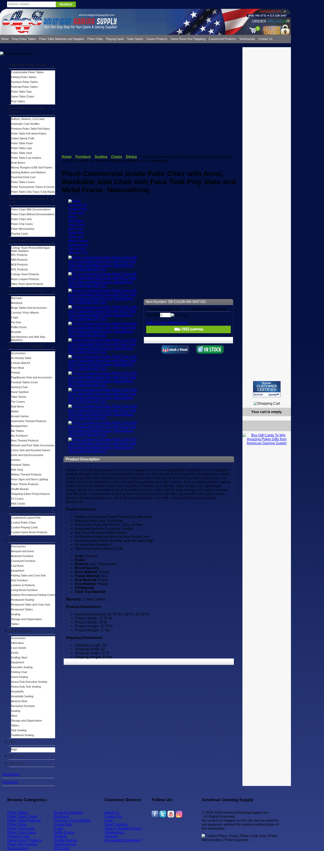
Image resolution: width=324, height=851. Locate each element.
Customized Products (222, 39)
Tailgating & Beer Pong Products (30, 494)
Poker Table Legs (21, 148)
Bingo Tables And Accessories (29, 307)
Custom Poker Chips (23, 522)
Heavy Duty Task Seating (26, 686)
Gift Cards (16, 756)
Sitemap (110, 836)
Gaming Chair (19, 387)
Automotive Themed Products (28, 421)
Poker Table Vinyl (21, 153)
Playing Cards (115, 39)
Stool (14, 715)
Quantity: (153, 315)
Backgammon (19, 426)
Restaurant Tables (22, 609)
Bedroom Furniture (22, 556)
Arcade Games (20, 416)
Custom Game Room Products (29, 532)
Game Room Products (24, 840)
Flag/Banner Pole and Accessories (31, 377)
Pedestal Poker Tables (24, 86)
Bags (14, 749)
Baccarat (16, 298)
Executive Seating (22, 667)
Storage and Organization (26, 619)
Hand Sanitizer (20, 392)
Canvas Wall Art (20, 363)
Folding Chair (19, 672)
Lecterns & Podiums (23, 585)
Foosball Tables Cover (24, 382)
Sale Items (16, 763)
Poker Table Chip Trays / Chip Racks (33, 191)
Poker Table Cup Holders (26, 157)
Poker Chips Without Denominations (32, 214)
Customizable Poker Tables (27, 72)
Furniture (15, 539)
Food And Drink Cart (23, 177)
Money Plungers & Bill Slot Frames (31, 167)
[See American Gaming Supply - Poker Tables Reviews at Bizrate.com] (267, 389)
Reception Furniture (23, 706)
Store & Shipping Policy (123, 828)
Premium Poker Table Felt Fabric (30, 128)
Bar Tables (17, 430)
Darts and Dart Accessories (27, 455)
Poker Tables (17, 812)
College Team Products (25, 274)
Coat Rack (17, 565)
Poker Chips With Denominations (31, 209)
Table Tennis (18, 396)
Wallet (15, 411)
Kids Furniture (19, 580)
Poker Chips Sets (21, 219)
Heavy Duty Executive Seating (29, 681)
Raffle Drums (19, 327)
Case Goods (18, 647)
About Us (111, 812)
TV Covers (17, 498)
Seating (15, 614)
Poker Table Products (24, 820)
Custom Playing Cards (24, 527)
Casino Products (157, 39)
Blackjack (16, 303)
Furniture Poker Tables (24, 82)
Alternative (17, 643)
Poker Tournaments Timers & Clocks (32, 187)
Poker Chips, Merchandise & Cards (28, 200)
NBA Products (19, 259)
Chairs (116, 157)
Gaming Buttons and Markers (28, 172)
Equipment (17, 570)
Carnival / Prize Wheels (25, 312)
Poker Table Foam (22, 143)
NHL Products (19, 269)
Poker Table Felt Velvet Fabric (29, 133)
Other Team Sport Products (27, 284)
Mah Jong (17, 469)
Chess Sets (63, 824)
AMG (12, 742)
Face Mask (17, 367)
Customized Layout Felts (26, 517)
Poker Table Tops (21, 91)
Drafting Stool (19, 657)
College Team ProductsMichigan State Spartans (30, 249)
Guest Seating (19, 677)
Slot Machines (65, 844)
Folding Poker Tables (23, 77)
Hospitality (17, 691)
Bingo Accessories (68, 812)
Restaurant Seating (22, 599)
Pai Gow (16, 322)
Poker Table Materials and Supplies (61, 39)
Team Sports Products (24, 240)
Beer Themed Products (25, 440)
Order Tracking (116, 824)
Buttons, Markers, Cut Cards (28, 119)
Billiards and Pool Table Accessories (32, 445)
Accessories (18, 353)
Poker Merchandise (22, 228)
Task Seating (18, 730)
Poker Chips (95, 39)
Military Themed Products (26, 474)
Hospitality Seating (22, 696)
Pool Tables (18, 101)
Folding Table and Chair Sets (28, 575)
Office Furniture (20, 630)
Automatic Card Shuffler (25, 123)
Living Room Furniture (24, 590)
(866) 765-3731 (257, 15)
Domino (15, 460)
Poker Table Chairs (22, 816)
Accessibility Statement (122, 840)
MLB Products (19, 264)
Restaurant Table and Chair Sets (30, 604)
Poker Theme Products (24, 484)
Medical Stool (19, 701)
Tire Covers (18, 401)
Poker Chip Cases (22, 224)
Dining (131, 157)
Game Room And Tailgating (188, 39)
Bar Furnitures (19, 435)
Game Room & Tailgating (26, 346)
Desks (15, 652)
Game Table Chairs (22, 96)
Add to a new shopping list (166, 322)
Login (108, 820)
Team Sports (135, 39)
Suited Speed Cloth (22, 138)
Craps (14, 317)
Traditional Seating (22, 735)
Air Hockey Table (21, 358)
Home (5, 39)
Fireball (15, 372)
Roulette (16, 332)
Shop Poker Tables (24, 39)
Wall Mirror (17, 406)
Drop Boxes (18, 162)
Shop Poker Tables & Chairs (28, 65)
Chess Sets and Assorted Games (30, 450)
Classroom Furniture (23, 561)
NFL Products (19, 254)
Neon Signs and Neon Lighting (29, 479)
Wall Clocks (18, 503)
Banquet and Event (22, 551)
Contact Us (265, 39)
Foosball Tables (20, 464)
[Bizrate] (285, 399)
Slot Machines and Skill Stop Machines (28, 338)
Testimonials (247, 39)
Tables (15, 624)
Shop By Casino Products (26, 290)
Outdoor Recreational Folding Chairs (33, 595)
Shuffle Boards (20, 489)
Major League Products (25, 279)
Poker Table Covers (23, 182)
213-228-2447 (278, 15)
